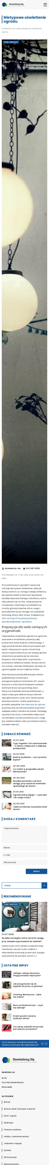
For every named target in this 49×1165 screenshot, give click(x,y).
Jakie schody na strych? (14, 938)
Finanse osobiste (12, 1129)
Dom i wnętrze (11, 42)
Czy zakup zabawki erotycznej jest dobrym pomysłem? (28, 1028)
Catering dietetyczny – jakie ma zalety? (27, 995)
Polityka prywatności (13, 1082)
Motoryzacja (10, 1157)
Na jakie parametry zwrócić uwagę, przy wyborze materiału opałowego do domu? (29, 783)
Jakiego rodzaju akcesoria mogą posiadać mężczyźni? (27, 974)
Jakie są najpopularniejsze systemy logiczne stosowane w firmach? (19, 1043)
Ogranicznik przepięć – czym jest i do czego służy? (30, 796)
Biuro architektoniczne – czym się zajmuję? (28, 1006)
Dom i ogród (10, 1115)
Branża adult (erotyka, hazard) (19, 1109)
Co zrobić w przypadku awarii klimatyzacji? (28, 770)
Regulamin (7, 1087)
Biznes (7, 1102)
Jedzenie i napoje (13, 1143)
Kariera (7, 1150)
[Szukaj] (44, 885)
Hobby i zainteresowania (16, 1136)
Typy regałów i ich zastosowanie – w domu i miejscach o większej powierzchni (30, 746)
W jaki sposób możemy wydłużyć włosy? (24, 1017)
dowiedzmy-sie (13, 568)
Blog (4, 1078)
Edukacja (8, 1122)
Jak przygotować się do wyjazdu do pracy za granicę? (28, 985)
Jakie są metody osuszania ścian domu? (30, 808)
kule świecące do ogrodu (33, 704)
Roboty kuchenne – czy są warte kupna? (29, 758)
